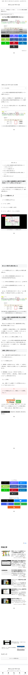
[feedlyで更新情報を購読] (20, 504)
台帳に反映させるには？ (9, 176)
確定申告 (13, 411)
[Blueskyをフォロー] (20, 500)
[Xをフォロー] (7, 500)
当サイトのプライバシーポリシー (14, 670)
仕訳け (3, 413)
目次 (12, 162)
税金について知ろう (6, 411)
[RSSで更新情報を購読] (14, 507)
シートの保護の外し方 (9, 168)
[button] (14, 46)
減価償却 (18, 411)
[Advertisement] (14, 68)
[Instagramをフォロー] (7, 504)
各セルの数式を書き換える (9, 170)
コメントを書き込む (14, 658)
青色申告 (23, 411)
